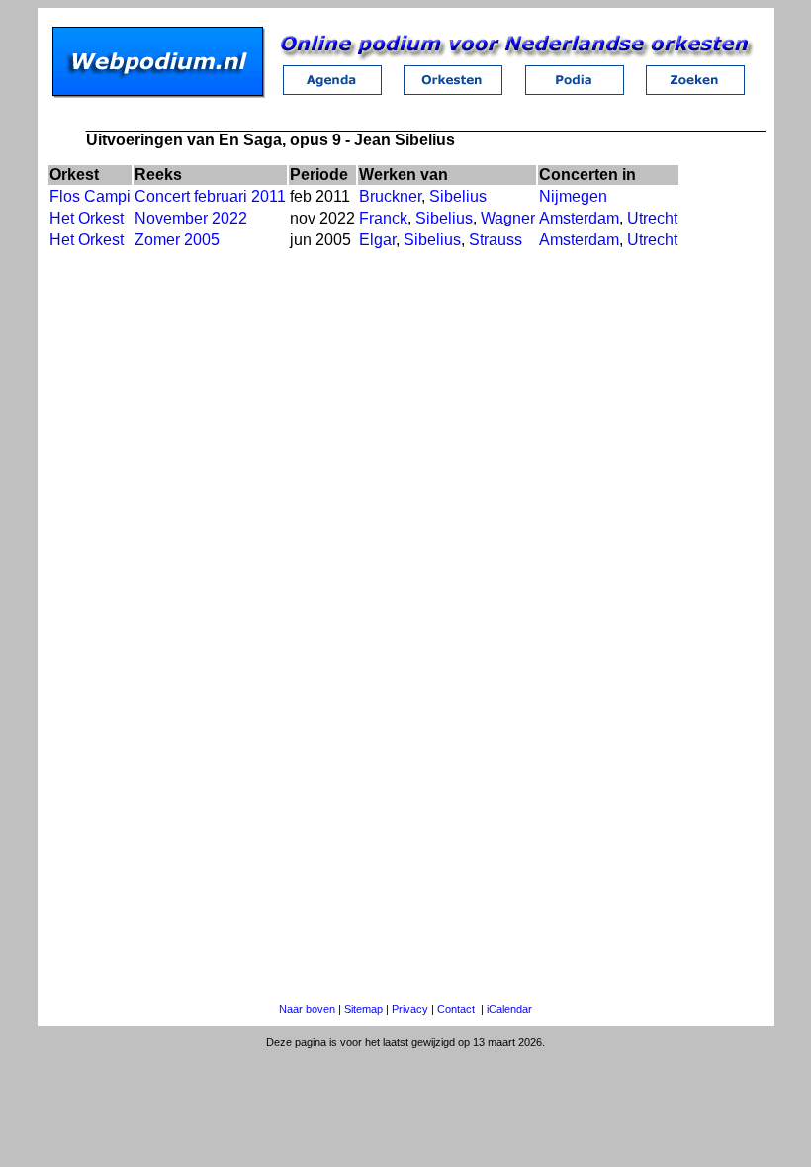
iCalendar (509, 1009)
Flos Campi (90, 196)
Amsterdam (579, 218)
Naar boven (307, 1009)
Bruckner (390, 196)
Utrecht (652, 218)
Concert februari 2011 (210, 196)
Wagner (508, 218)
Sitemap (363, 1009)
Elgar (377, 239)
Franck (383, 218)
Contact (456, 1009)
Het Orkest (86, 218)
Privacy (410, 1009)
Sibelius (458, 196)
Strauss (495, 239)
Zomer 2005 (177, 239)
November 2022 (191, 218)
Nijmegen (573, 196)
